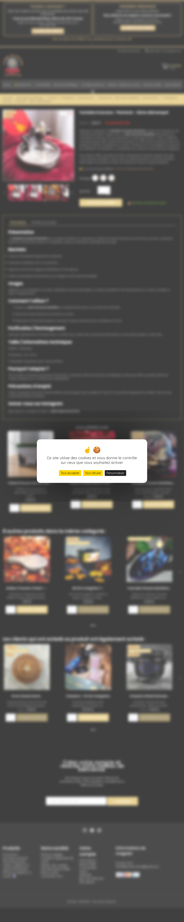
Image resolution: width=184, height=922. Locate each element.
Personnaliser (115, 473)
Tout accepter (70, 473)
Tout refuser (93, 473)
